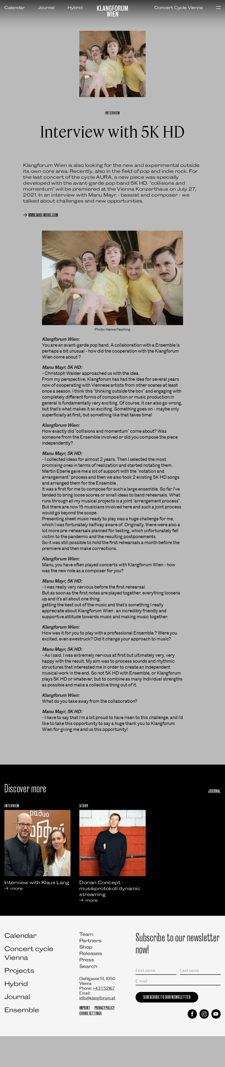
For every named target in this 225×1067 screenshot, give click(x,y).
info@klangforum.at (97, 998)
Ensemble (21, 1010)
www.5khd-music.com (43, 215)
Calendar (14, 7)
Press (86, 959)
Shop (85, 947)
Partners (90, 940)
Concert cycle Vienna (28, 953)
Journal (46, 7)
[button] (218, 8)
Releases (90, 953)
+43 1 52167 (104, 988)
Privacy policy (104, 1007)
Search (88, 966)
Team (86, 934)
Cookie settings (90, 1013)
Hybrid (75, 7)
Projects (19, 970)
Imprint (84, 1007)
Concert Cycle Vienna (178, 7)
